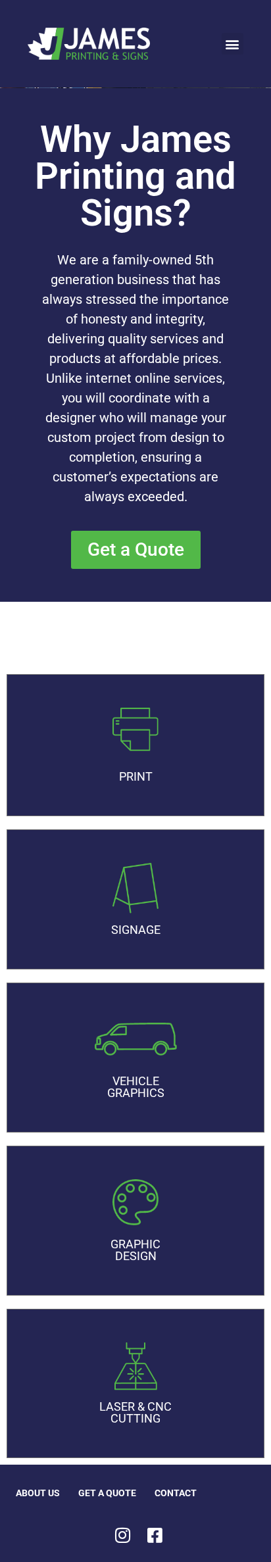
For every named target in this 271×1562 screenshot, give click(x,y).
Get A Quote (107, 1493)
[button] (232, 44)
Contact (176, 1493)
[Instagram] (123, 1535)
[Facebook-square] (155, 1535)
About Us (38, 1493)
